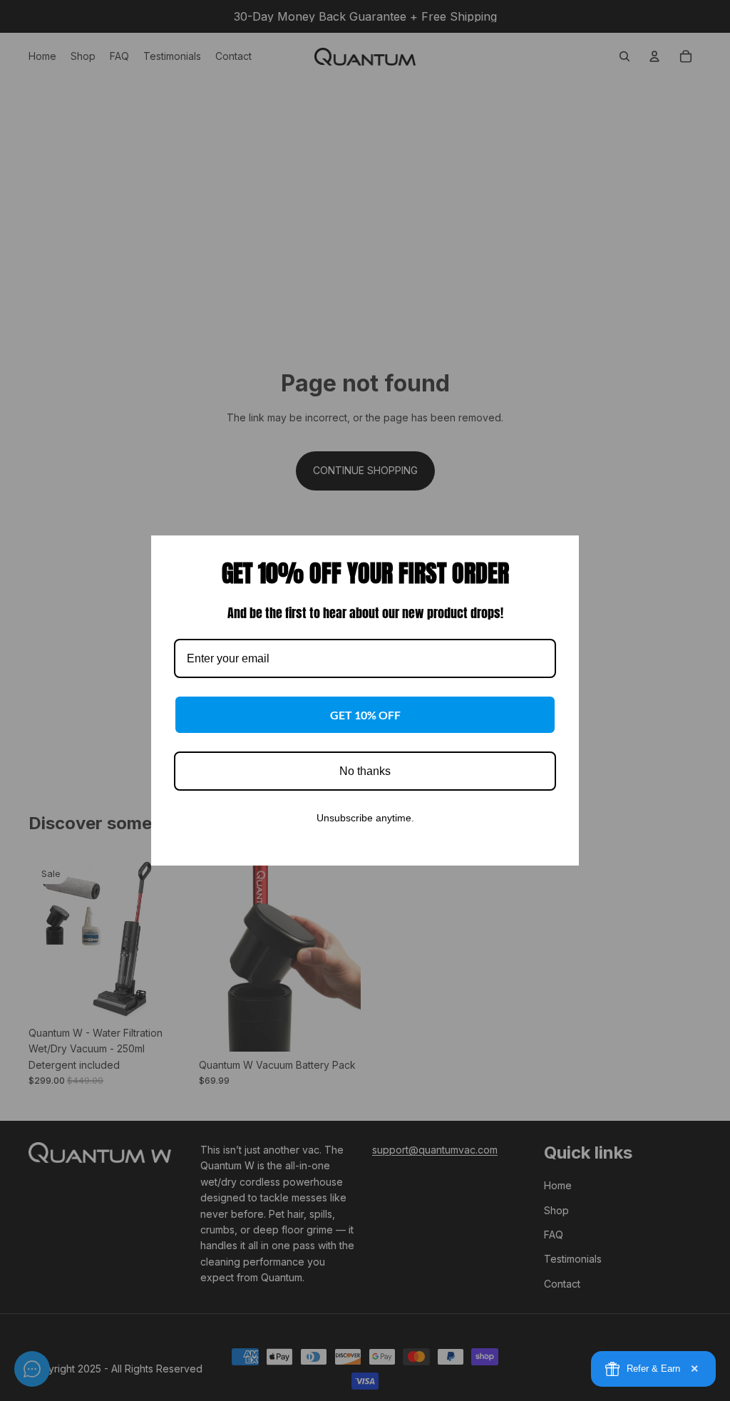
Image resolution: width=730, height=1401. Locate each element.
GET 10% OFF (365, 715)
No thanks (365, 771)
